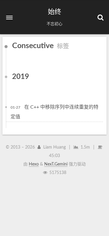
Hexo (34, 164)
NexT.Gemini (56, 164)
